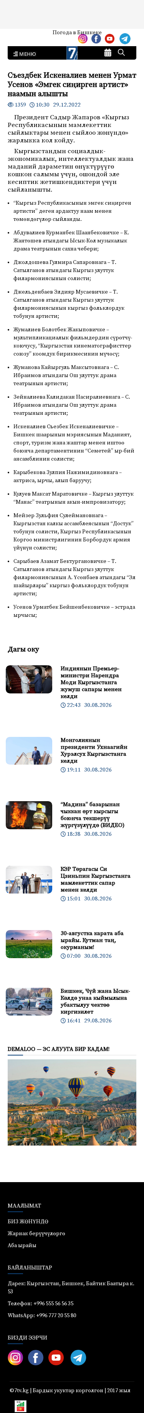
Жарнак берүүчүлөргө (36, 1233)
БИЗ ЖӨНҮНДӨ (28, 1221)
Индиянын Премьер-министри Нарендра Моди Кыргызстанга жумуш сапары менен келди (91, 682)
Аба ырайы (18, 35)
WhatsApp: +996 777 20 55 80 (42, 1315)
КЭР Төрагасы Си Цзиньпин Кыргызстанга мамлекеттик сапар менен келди (96, 879)
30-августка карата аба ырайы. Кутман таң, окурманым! (92, 940)
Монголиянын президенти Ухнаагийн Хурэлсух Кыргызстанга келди (94, 751)
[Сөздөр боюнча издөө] (121, 53)
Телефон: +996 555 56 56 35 (40, 1303)
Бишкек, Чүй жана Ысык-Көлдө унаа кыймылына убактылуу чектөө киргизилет (95, 1001)
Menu (26, 54)
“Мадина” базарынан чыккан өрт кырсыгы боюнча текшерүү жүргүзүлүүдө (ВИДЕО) (92, 815)
